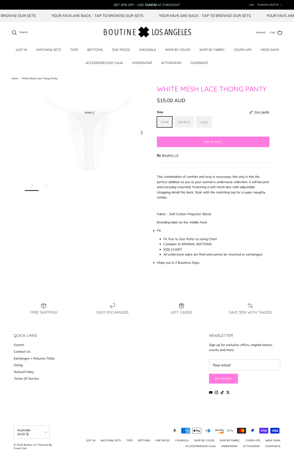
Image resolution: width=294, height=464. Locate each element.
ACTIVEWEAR (171, 63)
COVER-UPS (243, 50)
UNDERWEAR (142, 63)
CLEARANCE (199, 63)
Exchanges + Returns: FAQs (34, 358)
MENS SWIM (270, 50)
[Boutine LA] (147, 32)
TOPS (74, 50)
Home (14, 78)
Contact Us (22, 351)
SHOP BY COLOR (177, 50)
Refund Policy (24, 372)
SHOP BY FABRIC (212, 50)
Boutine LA (170, 155)
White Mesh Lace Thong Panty (40, 78)
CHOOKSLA (147, 50)
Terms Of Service (26, 378)
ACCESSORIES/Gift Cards (104, 63)
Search (19, 345)
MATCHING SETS (48, 50)
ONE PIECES (121, 50)
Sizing (18, 365)
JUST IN (21, 50)
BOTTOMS (95, 50)
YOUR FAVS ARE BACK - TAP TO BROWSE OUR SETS (104, 15)
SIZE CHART (172, 249)
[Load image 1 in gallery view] (86, 130)
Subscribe (223, 378)
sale (251, 4)
